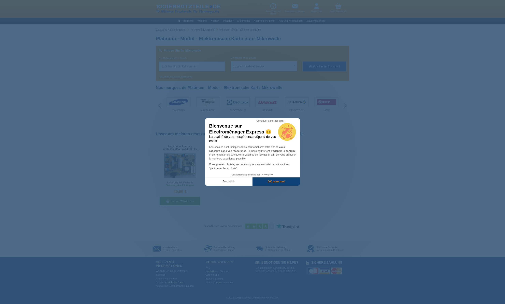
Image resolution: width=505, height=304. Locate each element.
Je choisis (229, 181)
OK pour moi (276, 181)
